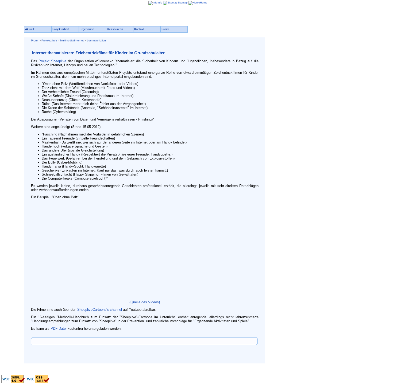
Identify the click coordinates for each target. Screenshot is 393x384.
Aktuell (29, 29)
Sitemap (183, 2)
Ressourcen (115, 29)
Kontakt (139, 29)
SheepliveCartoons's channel (99, 310)
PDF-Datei (59, 329)
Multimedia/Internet (72, 40)
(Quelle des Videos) (144, 302)
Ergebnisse (87, 29)
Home (203, 2)
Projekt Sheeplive (52, 61)
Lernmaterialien (96, 40)
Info (159, 2)
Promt (34, 40)
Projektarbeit (49, 40)
